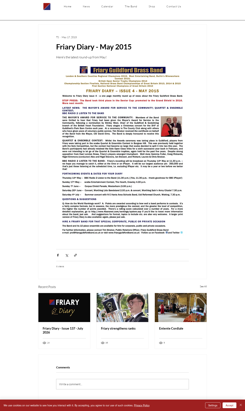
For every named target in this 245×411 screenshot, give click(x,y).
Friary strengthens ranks (118, 328)
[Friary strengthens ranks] (123, 307)
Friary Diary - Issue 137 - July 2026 (63, 330)
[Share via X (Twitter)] (66, 255)
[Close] (241, 405)
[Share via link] (75, 255)
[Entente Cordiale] (181, 307)
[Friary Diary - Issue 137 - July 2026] (64, 307)
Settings (212, 405)
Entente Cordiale (171, 328)
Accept (229, 405)
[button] (131, 6)
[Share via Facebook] (58, 255)
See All (203, 286)
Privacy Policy (142, 405)
